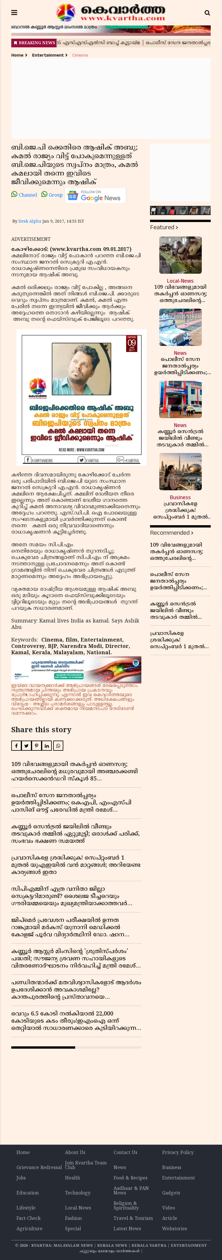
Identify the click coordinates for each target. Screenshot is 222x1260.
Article (169, 1219)
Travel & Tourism (133, 1219)
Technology (77, 1193)
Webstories (174, 1229)
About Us (75, 1153)
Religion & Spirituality (126, 1206)
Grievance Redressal (39, 1168)
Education (27, 1193)
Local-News (78, 1208)
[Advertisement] (111, 98)
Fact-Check (28, 1219)
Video (168, 1208)
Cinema (80, 55)
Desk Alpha (29, 221)
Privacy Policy (178, 1153)
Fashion (73, 1219)
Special (73, 1229)
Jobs (21, 1178)
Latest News (127, 1229)
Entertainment (48, 55)
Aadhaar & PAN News (131, 1191)
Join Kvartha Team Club (86, 1165)
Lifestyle (26, 1208)
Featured (162, 227)
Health (72, 1178)
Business (171, 1168)
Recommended (170, 532)
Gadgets (171, 1193)
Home (17, 55)
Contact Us (125, 1153)
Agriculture (29, 1229)
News (120, 1168)
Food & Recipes (130, 1178)
